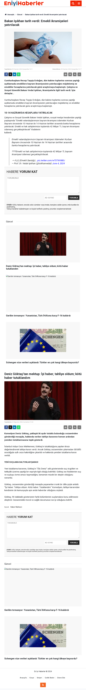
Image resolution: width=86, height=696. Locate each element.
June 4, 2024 (58, 163)
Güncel (19, 14)
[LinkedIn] (14, 74)
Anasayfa (10, 14)
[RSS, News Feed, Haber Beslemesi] (43, 685)
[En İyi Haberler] (24, 3)
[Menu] (79, 3)
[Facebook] (6, 74)
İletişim (39, 678)
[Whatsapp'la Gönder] (18, 74)
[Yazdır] (65, 74)
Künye (32, 678)
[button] (70, 74)
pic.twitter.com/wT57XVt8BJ (51, 160)
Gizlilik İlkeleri (49, 678)
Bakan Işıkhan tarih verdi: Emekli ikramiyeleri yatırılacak (46, 14)
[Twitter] (10, 74)
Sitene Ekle (61, 678)
